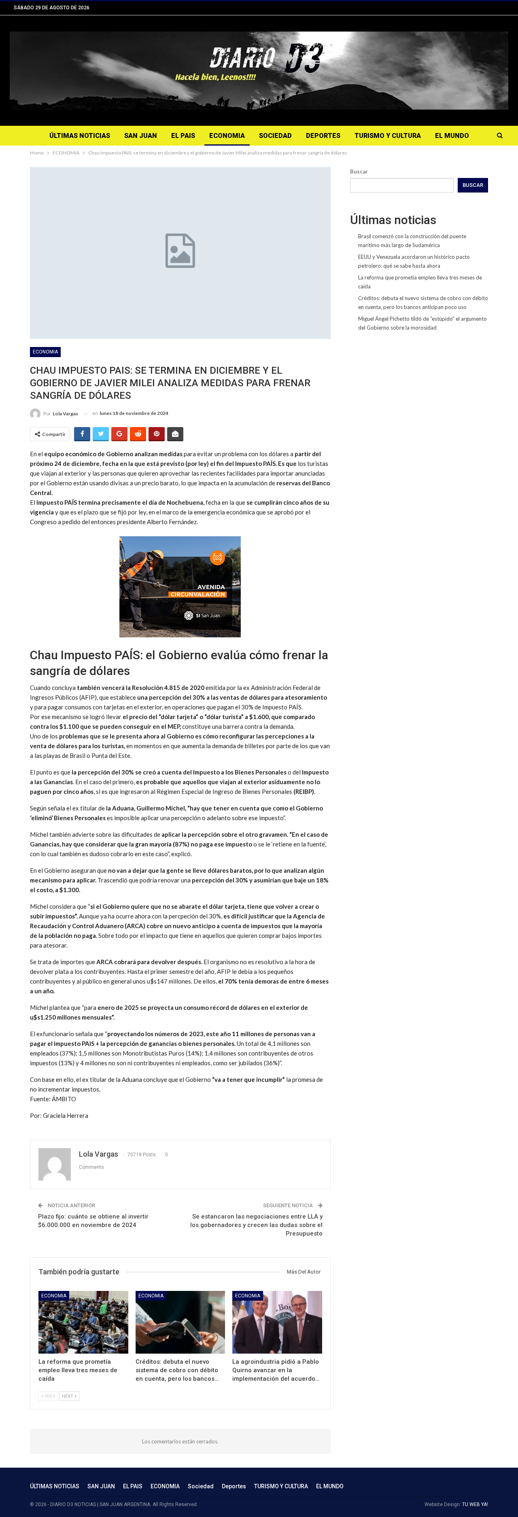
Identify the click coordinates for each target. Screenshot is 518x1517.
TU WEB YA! (475, 1504)
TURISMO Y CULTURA (388, 136)
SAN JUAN (140, 136)
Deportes (323, 136)
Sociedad (275, 136)
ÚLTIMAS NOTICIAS (79, 136)
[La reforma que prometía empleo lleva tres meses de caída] (83, 1322)
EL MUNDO (452, 136)
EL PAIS (183, 136)
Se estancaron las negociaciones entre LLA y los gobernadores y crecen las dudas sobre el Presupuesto (256, 1225)
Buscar (359, 171)
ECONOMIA (227, 136)
